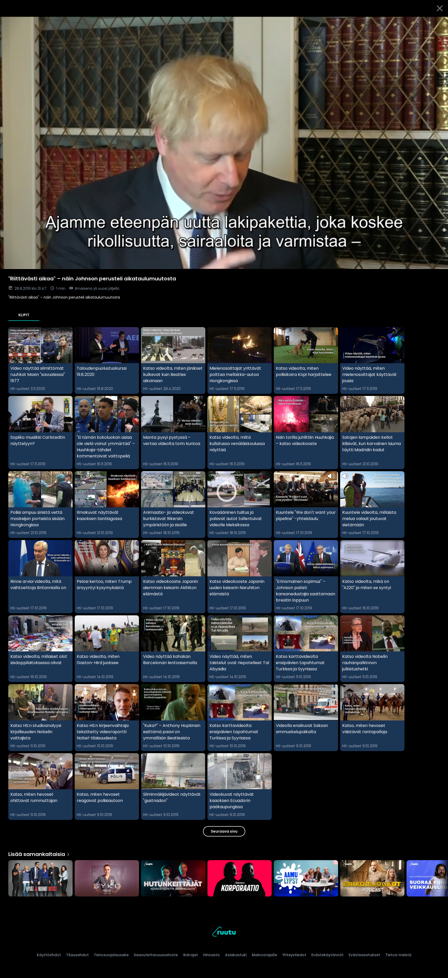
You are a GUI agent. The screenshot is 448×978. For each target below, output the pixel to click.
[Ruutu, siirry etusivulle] (224, 932)
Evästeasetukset (364, 954)
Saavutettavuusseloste (156, 954)
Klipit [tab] (23, 315)
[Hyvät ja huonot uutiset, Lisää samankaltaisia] (40, 879)
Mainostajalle (264, 954)
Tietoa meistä (398, 954)
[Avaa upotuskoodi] (438, 22)
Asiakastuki (236, 954)
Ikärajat (190, 954)
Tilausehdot (77, 954)
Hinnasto (211, 954)
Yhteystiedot (294, 954)
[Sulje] (440, 8)
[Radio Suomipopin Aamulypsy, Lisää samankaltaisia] (306, 879)
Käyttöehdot (49, 954)
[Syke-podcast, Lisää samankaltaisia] (107, 879)
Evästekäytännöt (327, 954)
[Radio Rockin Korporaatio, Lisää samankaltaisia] (239, 879)
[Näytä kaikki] (224, 877)
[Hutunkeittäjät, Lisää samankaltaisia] (173, 879)
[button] (224, 143)
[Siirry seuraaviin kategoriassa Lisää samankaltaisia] (439, 879)
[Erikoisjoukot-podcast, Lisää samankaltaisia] (372, 879)
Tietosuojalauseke (111, 954)
